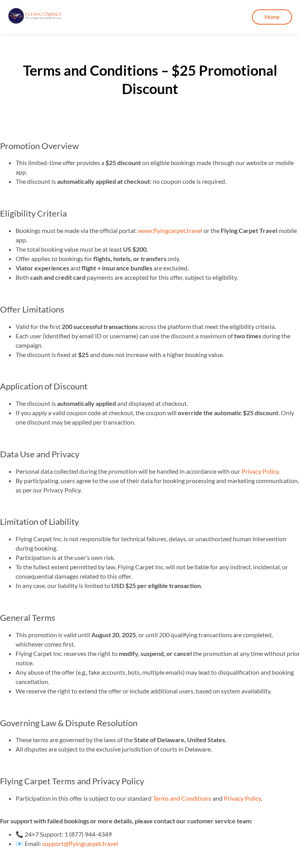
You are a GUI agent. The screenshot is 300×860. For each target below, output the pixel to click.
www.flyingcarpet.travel (170, 230)
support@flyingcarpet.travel (80, 843)
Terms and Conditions (182, 798)
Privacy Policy (260, 471)
